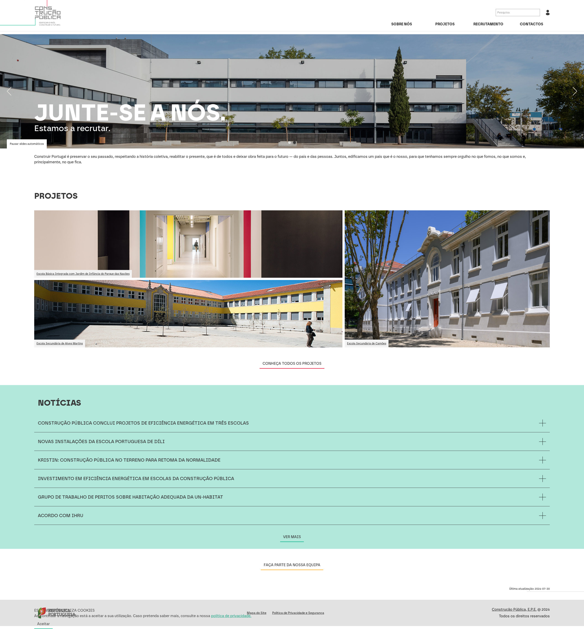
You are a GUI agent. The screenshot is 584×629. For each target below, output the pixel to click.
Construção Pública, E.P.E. (514, 609)
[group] (292, 91)
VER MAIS (292, 537)
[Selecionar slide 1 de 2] (289, 142)
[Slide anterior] (9, 91)
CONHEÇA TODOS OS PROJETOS (292, 363)
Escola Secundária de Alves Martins (59, 343)
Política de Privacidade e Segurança (298, 613)
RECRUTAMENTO (488, 24)
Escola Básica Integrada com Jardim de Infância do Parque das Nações (83, 273)
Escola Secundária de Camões (366, 343)
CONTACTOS (531, 24)
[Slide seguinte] (575, 91)
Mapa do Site (256, 613)
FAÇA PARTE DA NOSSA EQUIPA (292, 565)
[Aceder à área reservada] (548, 12)
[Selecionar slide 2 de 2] (294, 142)
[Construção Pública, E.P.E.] (34, 14)
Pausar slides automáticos (27, 143)
